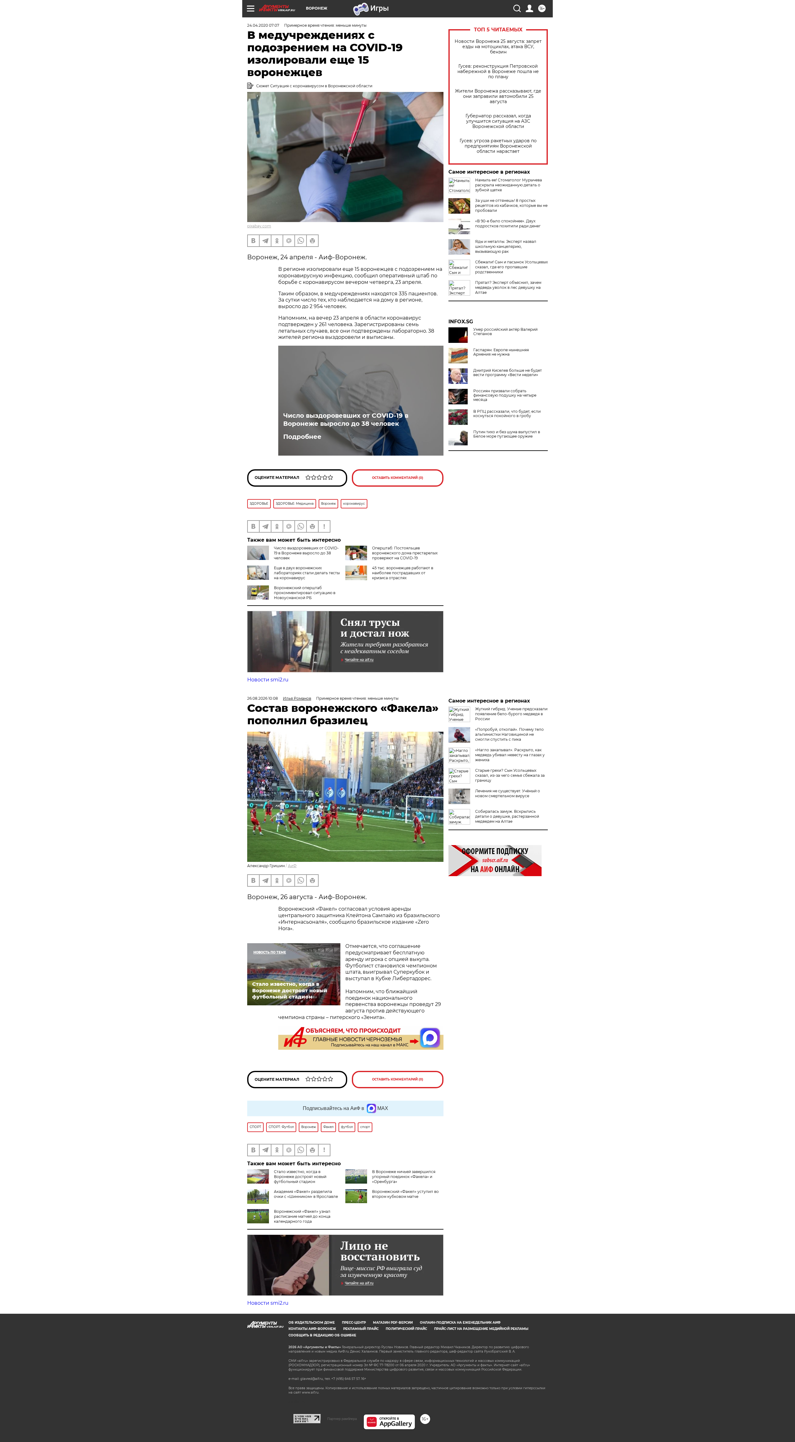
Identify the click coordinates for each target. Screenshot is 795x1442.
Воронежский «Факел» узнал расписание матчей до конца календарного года (302, 1216)
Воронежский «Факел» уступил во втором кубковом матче (405, 1194)
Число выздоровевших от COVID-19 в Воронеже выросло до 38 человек (345, 419)
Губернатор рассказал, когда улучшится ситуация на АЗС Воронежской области (498, 121)
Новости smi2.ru (267, 680)
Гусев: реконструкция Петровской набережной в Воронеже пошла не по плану (498, 72)
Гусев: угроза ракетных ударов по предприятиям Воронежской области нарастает (498, 146)
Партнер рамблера (342, 1419)
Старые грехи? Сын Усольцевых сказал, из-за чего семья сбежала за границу (510, 775)
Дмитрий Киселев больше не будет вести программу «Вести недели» (507, 372)
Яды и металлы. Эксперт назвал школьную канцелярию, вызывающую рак (505, 246)
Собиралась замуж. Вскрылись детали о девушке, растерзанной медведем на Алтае (507, 816)
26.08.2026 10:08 (262, 698)
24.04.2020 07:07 (263, 25)
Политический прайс (406, 1329)
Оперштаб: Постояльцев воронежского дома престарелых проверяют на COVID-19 (405, 553)
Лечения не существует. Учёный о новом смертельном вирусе (507, 793)
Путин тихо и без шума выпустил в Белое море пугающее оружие (506, 434)
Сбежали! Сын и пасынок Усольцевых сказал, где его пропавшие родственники (511, 267)
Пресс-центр (354, 1323)
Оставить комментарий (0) (397, 478)
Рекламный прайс (361, 1329)
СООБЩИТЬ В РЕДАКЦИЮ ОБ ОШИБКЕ (322, 1335)
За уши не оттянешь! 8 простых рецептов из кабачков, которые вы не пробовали (511, 205)
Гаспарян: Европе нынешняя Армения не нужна (501, 352)
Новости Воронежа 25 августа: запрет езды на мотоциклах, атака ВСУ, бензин (498, 47)
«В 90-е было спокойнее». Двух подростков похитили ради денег (508, 223)
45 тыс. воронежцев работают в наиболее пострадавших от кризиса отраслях (402, 573)
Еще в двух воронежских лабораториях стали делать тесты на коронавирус (307, 573)
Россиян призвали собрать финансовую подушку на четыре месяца (504, 395)
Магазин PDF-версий (393, 1323)
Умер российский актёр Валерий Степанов (505, 331)
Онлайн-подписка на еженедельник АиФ (460, 1323)
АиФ (292, 865)
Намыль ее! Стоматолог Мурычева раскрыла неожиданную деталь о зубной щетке (508, 185)
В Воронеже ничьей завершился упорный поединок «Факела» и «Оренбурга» (403, 1176)
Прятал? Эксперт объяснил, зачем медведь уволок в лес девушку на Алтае (508, 287)
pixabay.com (259, 226)
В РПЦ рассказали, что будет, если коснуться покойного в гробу (507, 413)
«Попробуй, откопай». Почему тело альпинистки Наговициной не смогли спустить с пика (509, 734)
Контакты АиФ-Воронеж (312, 1329)
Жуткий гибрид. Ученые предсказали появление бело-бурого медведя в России (511, 714)
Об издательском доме (311, 1323)
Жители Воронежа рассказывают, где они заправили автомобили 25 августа (498, 96)
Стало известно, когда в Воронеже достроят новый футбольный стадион (300, 1176)
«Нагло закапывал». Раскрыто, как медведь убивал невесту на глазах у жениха (510, 755)
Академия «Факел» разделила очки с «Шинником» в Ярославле (306, 1194)
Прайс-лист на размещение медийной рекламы (481, 1329)
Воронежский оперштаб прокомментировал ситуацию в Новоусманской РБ (304, 592)
